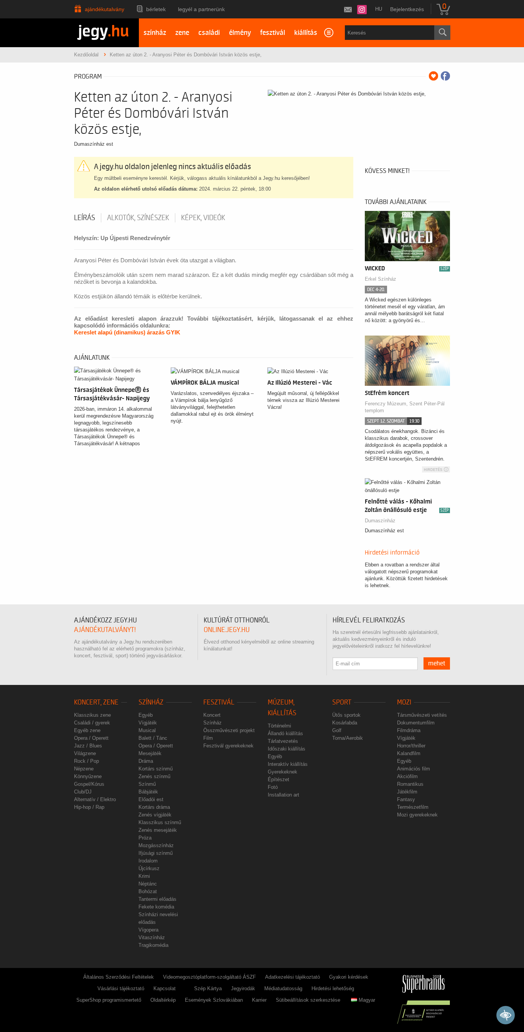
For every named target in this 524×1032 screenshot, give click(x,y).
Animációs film (413, 769)
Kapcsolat (164, 988)
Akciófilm (407, 776)
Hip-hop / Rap (89, 807)
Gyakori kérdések (348, 977)
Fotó (273, 787)
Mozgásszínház (156, 845)
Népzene (84, 769)
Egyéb (145, 715)
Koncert (212, 715)
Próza (145, 838)
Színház (150, 702)
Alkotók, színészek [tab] (138, 218)
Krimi (144, 876)
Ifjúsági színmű (155, 853)
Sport (341, 702)
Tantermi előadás (157, 899)
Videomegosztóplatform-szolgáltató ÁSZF (209, 977)
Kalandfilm (408, 753)
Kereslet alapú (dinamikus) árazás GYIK (127, 332)
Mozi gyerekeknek (417, 815)
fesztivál (272, 33)
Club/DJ (83, 792)
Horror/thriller (411, 746)
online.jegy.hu (227, 630)
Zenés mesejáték (157, 830)
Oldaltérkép (163, 1000)
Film (208, 738)
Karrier (259, 1000)
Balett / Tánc (152, 738)
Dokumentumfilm (416, 723)
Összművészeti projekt (229, 730)
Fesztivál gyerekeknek (228, 746)
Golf (336, 730)
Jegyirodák (243, 988)
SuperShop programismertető (108, 1000)
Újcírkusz (149, 868)
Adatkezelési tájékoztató (292, 977)
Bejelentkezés (407, 9)
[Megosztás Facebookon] (445, 76)
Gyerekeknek (282, 772)
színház (154, 33)
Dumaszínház (380, 520)
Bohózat (147, 891)
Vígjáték (147, 723)
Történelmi (279, 726)
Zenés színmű (154, 776)
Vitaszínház (151, 937)
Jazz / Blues (88, 746)
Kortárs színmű (155, 769)
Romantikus (410, 784)
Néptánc (147, 884)
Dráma (145, 761)
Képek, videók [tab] (203, 218)
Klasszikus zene (92, 715)
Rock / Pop (86, 761)
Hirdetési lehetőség (332, 988)
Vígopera (148, 930)
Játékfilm (407, 792)
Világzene (85, 753)
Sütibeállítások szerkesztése (308, 1000)
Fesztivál (218, 702)
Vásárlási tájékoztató (120, 988)
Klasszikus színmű (159, 822)
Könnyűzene (88, 776)
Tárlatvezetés (283, 741)
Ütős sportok (346, 715)
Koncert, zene (96, 702)
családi (209, 33)
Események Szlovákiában (214, 1000)
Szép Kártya (208, 988)
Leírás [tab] (84, 218)
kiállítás (305, 33)
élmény (240, 33)
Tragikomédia (153, 945)
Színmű (147, 784)
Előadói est (150, 799)
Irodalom (148, 861)
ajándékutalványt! (105, 630)
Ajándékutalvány (104, 9)
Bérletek (156, 9)
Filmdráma (408, 730)
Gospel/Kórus (89, 784)
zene (182, 33)
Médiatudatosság (283, 988)
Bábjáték (148, 792)
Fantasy (406, 799)
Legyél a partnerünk (201, 9)
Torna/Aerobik (347, 738)
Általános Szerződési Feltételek (118, 977)
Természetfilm (412, 807)
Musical (147, 730)
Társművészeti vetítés (422, 715)
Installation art (283, 795)
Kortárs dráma (154, 807)
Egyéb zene (87, 730)
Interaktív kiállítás (288, 764)
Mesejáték (149, 753)
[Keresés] (442, 32)
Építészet (278, 779)
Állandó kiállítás (285, 733)
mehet (436, 663)
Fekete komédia (156, 907)
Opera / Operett (91, 738)
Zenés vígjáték (154, 815)
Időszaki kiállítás (286, 749)
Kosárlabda (344, 723)
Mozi (404, 702)
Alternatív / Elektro (95, 799)
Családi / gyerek (92, 723)
